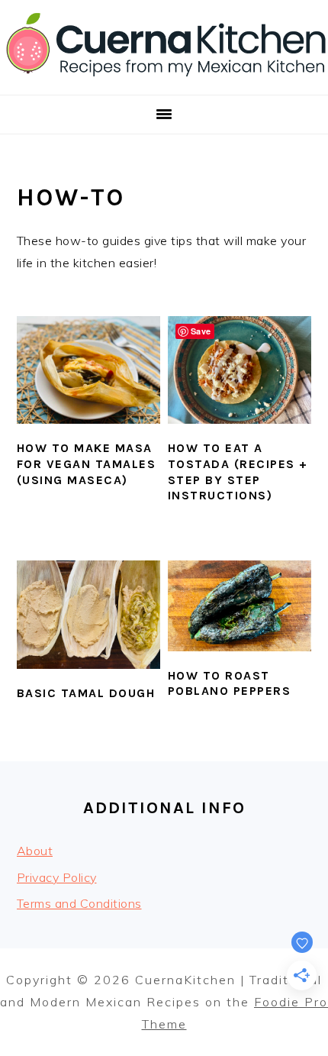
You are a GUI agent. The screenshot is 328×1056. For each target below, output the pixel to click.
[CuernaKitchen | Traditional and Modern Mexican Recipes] (164, 76)
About (35, 850)
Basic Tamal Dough (86, 693)
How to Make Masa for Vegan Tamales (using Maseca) (86, 464)
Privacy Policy (57, 877)
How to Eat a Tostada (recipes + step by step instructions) (238, 471)
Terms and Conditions (79, 903)
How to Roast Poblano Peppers (229, 683)
